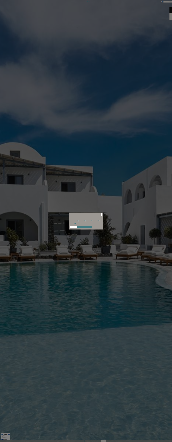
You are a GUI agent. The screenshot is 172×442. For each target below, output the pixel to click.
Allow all (88, 227)
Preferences (95, 220)
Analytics (72, 223)
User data (88, 220)
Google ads (82, 220)
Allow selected (81, 227)
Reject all (73, 227)
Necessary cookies (74, 220)
